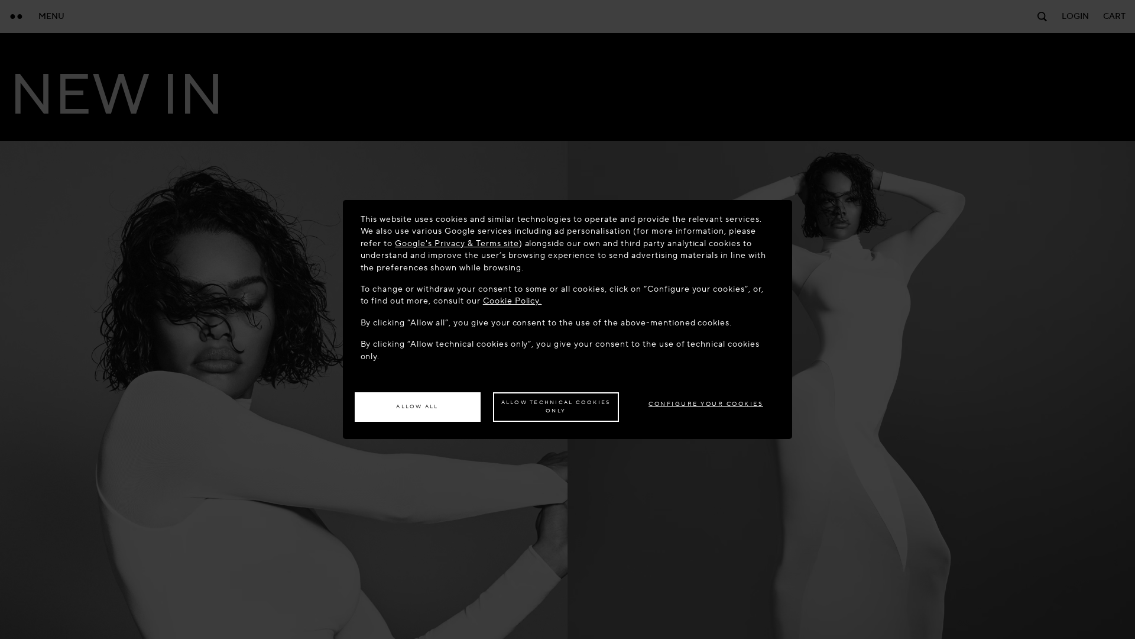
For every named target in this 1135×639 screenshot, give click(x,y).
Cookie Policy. (512, 301)
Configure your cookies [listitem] (705, 404)
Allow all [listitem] (417, 406)
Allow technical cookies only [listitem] (556, 406)
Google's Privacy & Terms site (456, 243)
